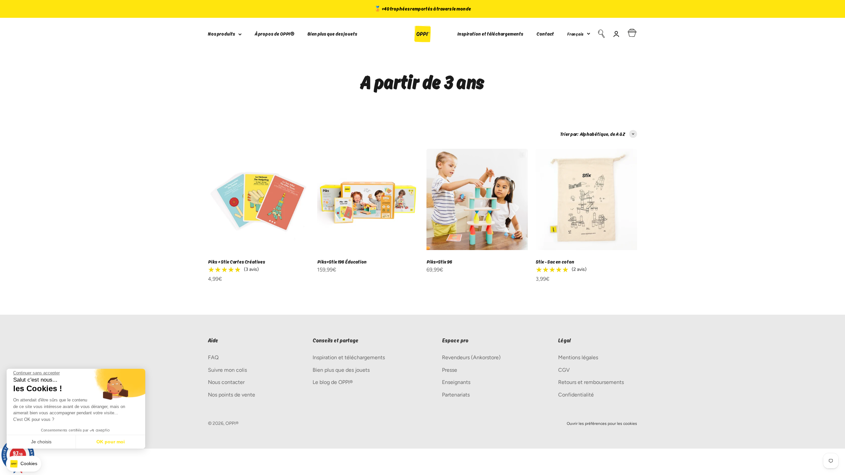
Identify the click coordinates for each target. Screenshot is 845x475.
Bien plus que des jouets (332, 34)
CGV (564, 370)
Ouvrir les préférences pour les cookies (602, 423)
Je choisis (41, 441)
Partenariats (456, 395)
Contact (545, 34)
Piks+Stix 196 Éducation (342, 262)
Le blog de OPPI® (333, 382)
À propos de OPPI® (274, 34)
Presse (449, 370)
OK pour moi (110, 441)
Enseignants (456, 382)
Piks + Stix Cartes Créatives (236, 262)
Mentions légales (578, 357)
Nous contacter (226, 382)
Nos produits (221, 34)
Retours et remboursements (591, 382)
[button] (23, 464)
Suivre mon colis (227, 370)
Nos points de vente (231, 395)
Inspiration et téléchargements (490, 34)
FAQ (213, 357)
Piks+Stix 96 (439, 262)
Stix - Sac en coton (555, 262)
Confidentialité (576, 395)
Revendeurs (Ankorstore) (471, 357)
